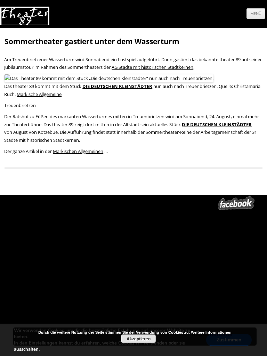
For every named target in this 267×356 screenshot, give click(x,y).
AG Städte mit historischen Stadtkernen (152, 67)
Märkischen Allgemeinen (78, 151)
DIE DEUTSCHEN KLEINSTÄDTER (117, 86)
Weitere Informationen (211, 332)
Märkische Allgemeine (39, 94)
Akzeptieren (139, 338)
